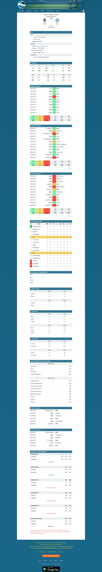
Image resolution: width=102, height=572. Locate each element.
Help (40, 560)
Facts (36, 10)
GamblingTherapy (52, 551)
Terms (50, 560)
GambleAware (42, 551)
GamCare (60, 551)
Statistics (50, 10)
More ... (70, 168)
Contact (61, 560)
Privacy (45, 560)
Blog (57, 10)
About (55, 560)
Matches (21, 10)
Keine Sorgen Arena (42, 46)
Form (42, 10)
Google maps (40, 52)
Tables (29, 10)
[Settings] (83, 11)
